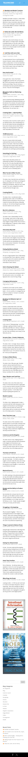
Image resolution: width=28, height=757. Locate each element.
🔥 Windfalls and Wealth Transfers (13, 10)
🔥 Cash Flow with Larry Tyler (11, 53)
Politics (8, 360)
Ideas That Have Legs (9, 415)
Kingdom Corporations (8, 56)
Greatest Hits (12, 13)
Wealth (11, 15)
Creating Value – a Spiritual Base (12, 112)
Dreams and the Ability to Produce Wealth (13, 489)
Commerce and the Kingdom (11, 435)
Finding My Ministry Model (10, 249)
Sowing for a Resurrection (10, 543)
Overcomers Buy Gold (9, 229)
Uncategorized (6, 15)
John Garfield (7, 12)
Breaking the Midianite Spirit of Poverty (12, 299)
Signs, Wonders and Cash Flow (11, 376)
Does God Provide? (8, 72)
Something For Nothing (9, 153)
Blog (21, 12)
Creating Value (7, 320)
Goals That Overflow (9, 560)
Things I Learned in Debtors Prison (13, 525)
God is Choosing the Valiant (11, 267)
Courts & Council (7, 176)
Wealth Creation (7, 396)
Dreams (5, 35)
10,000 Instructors (8, 134)
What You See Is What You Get (11, 173)
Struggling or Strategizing (10, 507)
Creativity (5, 695)
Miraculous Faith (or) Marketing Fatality (12, 92)
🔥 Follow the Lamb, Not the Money (13, 32)
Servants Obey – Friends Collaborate (13, 337)
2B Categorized (6, 688)
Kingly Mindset (19, 13)
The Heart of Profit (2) (9, 453)
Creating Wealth (7, 192)
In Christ (5, 706)
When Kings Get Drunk (9, 578)
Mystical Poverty (7, 470)
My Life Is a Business (9, 210)
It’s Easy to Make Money (10, 357)
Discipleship (5, 13)
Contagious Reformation (10, 281)
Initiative (11, 270)
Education (5, 701)
